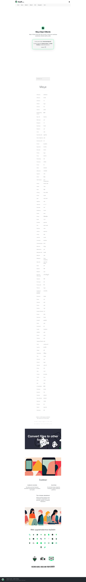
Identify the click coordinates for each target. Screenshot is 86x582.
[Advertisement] (43, 15)
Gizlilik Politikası (16, 578)
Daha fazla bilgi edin (47, 41)
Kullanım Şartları (45, 43)
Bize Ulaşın (23, 580)
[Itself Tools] (43, 562)
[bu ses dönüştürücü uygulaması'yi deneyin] (43, 439)
